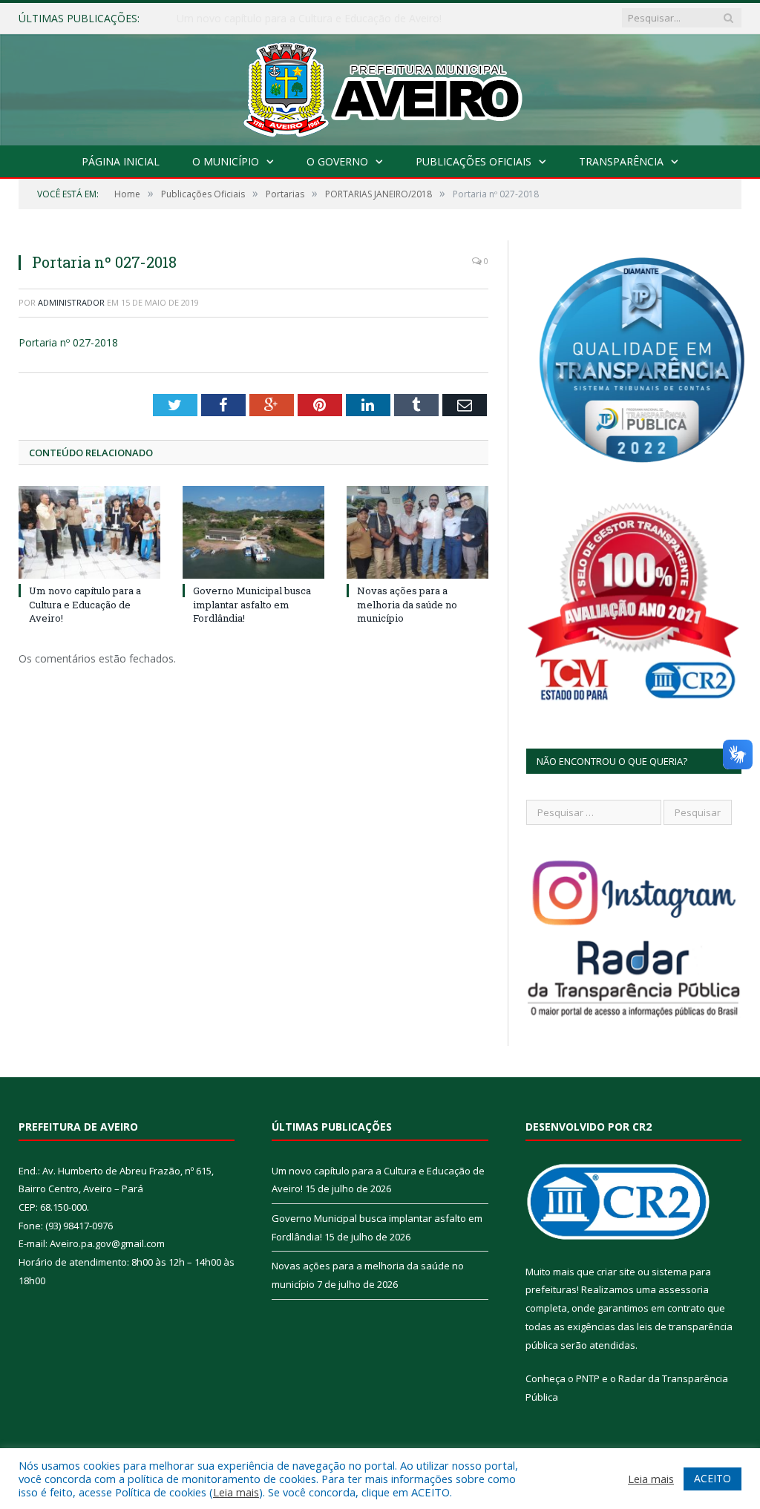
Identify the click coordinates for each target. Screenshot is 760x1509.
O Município (225, 161)
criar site (616, 1271)
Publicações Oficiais (473, 161)
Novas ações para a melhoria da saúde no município (407, 604)
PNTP (588, 1378)
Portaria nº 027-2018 (68, 342)
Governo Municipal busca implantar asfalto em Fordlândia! (316, 18)
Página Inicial (121, 161)
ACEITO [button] (712, 1478)
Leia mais (236, 1492)
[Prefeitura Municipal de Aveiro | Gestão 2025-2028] (380, 86)
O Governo (337, 161)
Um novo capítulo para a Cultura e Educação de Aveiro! (85, 604)
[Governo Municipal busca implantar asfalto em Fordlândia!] (253, 532)
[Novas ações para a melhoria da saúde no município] (417, 532)
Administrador (71, 302)
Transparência (621, 161)
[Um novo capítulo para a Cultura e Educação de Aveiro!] (89, 532)
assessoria (683, 1289)
